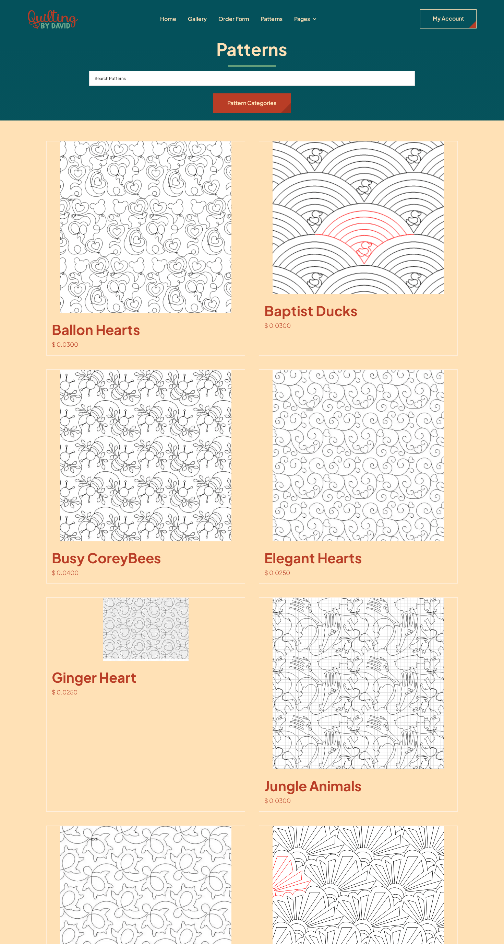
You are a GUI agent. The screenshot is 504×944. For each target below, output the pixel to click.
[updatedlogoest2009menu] (52, 10)
